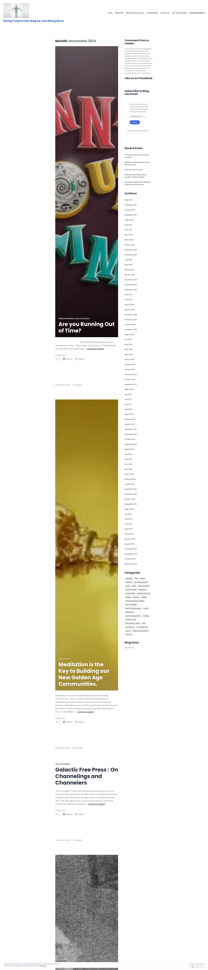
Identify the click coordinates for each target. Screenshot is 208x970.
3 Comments (77, 840)
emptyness (143, 590)
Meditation (63, 659)
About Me (119, 13)
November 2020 (131, 255)
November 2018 (131, 319)
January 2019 (130, 309)
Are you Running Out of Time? (86, 327)
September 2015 (131, 504)
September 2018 (131, 329)
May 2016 (128, 464)
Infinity (144, 597)
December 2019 (131, 280)
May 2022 (128, 200)
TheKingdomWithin (197, 13)
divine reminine (131, 590)
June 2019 (128, 294)
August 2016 (129, 449)
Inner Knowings (66, 318)
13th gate (129, 578)
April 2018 (128, 354)
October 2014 (130, 559)
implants (136, 597)
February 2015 (130, 539)
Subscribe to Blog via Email (137, 92)
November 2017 (131, 374)
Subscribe (135, 122)
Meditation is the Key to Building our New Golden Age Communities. (83, 674)
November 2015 (131, 494)
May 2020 (128, 265)
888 (136, 578)
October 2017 (130, 379)
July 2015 (128, 514)
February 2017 (130, 419)
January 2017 (130, 424)
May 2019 (128, 299)
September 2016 (131, 444)
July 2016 (128, 454)
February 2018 (130, 364)
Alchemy (128, 582)
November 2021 (131, 205)
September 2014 (131, 564)
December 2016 (131, 429)
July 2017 (128, 394)
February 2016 (130, 479)
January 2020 (130, 275)
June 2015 (128, 519)
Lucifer (146, 608)
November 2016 (131, 434)
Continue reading (95, 348)
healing (128, 597)
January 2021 (130, 245)
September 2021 (131, 215)
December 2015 (131, 489)
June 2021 (128, 225)
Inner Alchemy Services (135, 13)
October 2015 (130, 499)
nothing (146, 616)
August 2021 (129, 220)
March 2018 (129, 359)
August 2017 (129, 389)
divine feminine (143, 586)
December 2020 (131, 250)
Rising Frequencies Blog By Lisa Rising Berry (33, 21)
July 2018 (128, 339)
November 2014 (131, 554)
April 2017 (128, 409)
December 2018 (131, 314)
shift (143, 623)
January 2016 (130, 484)
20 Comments (78, 748)
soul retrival (129, 627)
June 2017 (128, 399)
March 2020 (129, 270)
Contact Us (164, 13)
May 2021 (128, 230)
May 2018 (128, 349)
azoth (127, 586)
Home (110, 13)
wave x (128, 631)
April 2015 (128, 529)
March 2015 (129, 534)
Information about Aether (135, 601)
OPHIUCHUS (130, 619)
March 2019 (129, 304)
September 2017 (131, 384)
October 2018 (130, 324)
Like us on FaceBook (138, 78)
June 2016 (128, 459)
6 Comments (77, 385)
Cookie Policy (43, 966)
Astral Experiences (141, 582)
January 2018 (130, 369)
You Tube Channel (179, 13)
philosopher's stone (132, 623)
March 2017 (129, 414)
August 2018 (129, 334)
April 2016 (128, 469)
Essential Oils (152, 13)
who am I (128, 634)
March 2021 (129, 240)
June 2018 (128, 344)
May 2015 (128, 524)
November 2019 (131, 285)
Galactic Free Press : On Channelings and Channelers (86, 776)
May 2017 (128, 404)
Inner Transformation (133, 608)
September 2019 (131, 290)
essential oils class (143, 593)
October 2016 (130, 439)
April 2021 (128, 235)
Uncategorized (82, 318)
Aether (142, 578)
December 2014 (131, 549)
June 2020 (128, 260)
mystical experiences (133, 616)
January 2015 (130, 544)
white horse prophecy (141, 631)
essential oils (130, 593)
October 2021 (130, 210)
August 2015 (129, 509)
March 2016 (129, 474)
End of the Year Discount (134, 170)
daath (134, 586)
